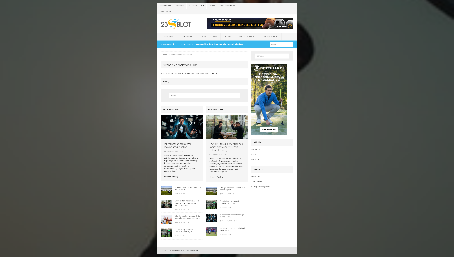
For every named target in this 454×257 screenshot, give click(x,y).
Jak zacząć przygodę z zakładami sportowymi (232, 229)
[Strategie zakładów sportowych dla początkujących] (166, 190)
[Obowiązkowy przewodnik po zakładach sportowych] (166, 232)
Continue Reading (171, 176)
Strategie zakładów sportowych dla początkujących (188, 188)
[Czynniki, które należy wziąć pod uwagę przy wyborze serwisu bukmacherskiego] (166, 204)
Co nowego (180, 6)
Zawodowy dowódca (227, 6)
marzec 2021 (256, 159)
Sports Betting (256, 181)
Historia (212, 6)
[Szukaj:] (281, 44)
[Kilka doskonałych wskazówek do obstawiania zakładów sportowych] (166, 219)
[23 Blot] (179, 23)
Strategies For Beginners (260, 186)
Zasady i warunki (166, 11)
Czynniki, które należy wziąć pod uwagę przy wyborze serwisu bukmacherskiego (187, 203)
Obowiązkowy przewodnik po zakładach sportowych (186, 230)
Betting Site (255, 176)
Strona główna (165, 6)
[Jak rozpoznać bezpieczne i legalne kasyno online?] (182, 127)
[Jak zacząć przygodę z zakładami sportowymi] (211, 231)
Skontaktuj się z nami (196, 6)
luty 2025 (254, 154)
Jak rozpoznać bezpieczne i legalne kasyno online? (178, 145)
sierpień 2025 (256, 149)
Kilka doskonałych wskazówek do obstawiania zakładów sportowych (188, 217)
